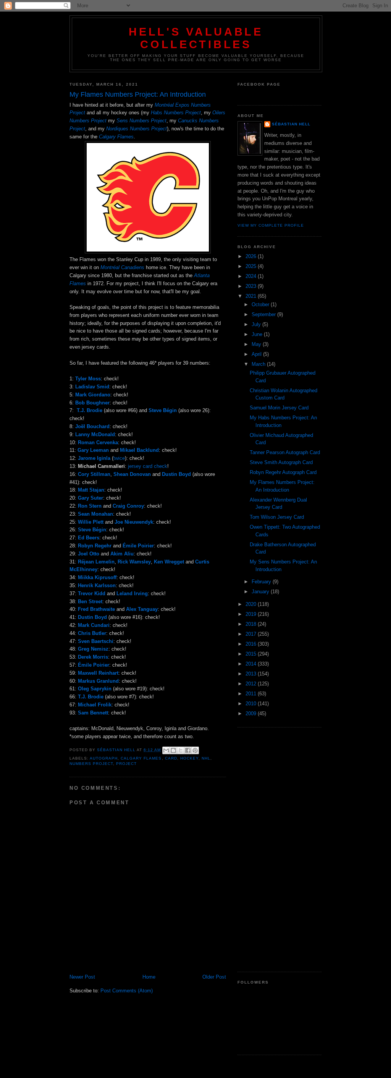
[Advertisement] (280, 849)
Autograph (104, 758)
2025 (252, 266)
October (261, 304)
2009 (252, 713)
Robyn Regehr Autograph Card (283, 472)
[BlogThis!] (173, 750)
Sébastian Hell (291, 124)
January (261, 591)
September (264, 314)
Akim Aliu (122, 554)
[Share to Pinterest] (195, 750)
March (259, 364)
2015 (252, 654)
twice (119, 458)
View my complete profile (271, 225)
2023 (252, 286)
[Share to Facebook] (188, 750)
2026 (252, 256)
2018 (252, 624)
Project (126, 763)
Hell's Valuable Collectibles (196, 38)
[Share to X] (180, 750)
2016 (252, 644)
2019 (252, 614)
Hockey (189, 758)
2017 (252, 634)
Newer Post (82, 977)
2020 (252, 604)
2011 (252, 693)
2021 (252, 296)
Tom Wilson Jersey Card (277, 517)
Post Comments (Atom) (126, 991)
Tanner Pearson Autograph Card (285, 452)
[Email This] (166, 750)
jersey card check (147, 466)
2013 (252, 674)
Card (171, 758)
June (258, 334)
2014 (252, 664)
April (257, 354)
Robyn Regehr (94, 546)
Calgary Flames (141, 758)
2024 (252, 276)
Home (148, 977)
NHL (206, 758)
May (257, 344)
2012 (252, 684)
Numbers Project (91, 763)
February (262, 581)
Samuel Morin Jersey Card (279, 408)
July (257, 324)
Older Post (214, 977)
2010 (252, 703)
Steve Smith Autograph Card (281, 462)
